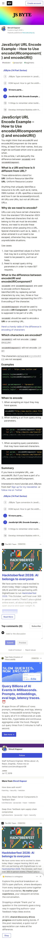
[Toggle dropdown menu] (40, 544)
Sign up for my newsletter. (24, 487)
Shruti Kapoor (14, 28)
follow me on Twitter (11, 490)
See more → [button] (9, 734)
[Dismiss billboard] (40, 876)
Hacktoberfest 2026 (11, 869)
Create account (34, 3)
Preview (22, 642)
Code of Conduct (15, 650)
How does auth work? (13, 788)
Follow (22, 755)
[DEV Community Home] (9, 3)
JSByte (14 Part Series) (15, 70)
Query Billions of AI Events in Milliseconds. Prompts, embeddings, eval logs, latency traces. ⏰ (21, 694)
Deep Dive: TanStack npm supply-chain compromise (19, 812)
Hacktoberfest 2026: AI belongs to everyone (20, 577)
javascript (17, 62)
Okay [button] (6, 935)
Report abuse (30, 650)
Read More (8, 617)
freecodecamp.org (28, 33)
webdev (6, 62)
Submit (10, 642)
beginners (29, 62)
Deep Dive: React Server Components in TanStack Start (19, 800)
